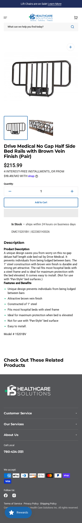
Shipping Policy (48, 503)
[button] (41, 213)
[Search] (73, 27)
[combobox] (41, 27)
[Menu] (5, 17)
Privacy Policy (31, 503)
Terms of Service (13, 503)
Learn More (54, 3)
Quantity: (8, 183)
